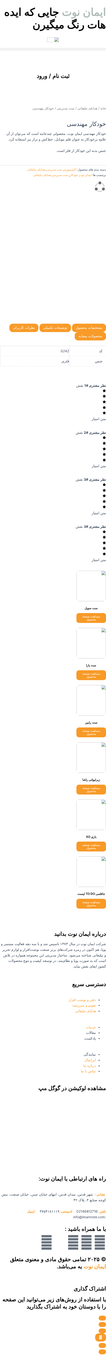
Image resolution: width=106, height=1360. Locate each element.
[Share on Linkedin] (102, 1330)
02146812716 (87, 1211)
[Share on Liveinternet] (102, 1351)
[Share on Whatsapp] (102, 1345)
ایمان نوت (85, 175)
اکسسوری (70, 169)
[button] (53, 49)
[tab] (89, 328)
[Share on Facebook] (102, 1318)
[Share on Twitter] (102, 1324)
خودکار (74, 175)
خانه (103, 108)
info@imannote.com (89, 1217)
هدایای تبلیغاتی (87, 108)
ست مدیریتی (65, 108)
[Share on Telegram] (100, 1337)
